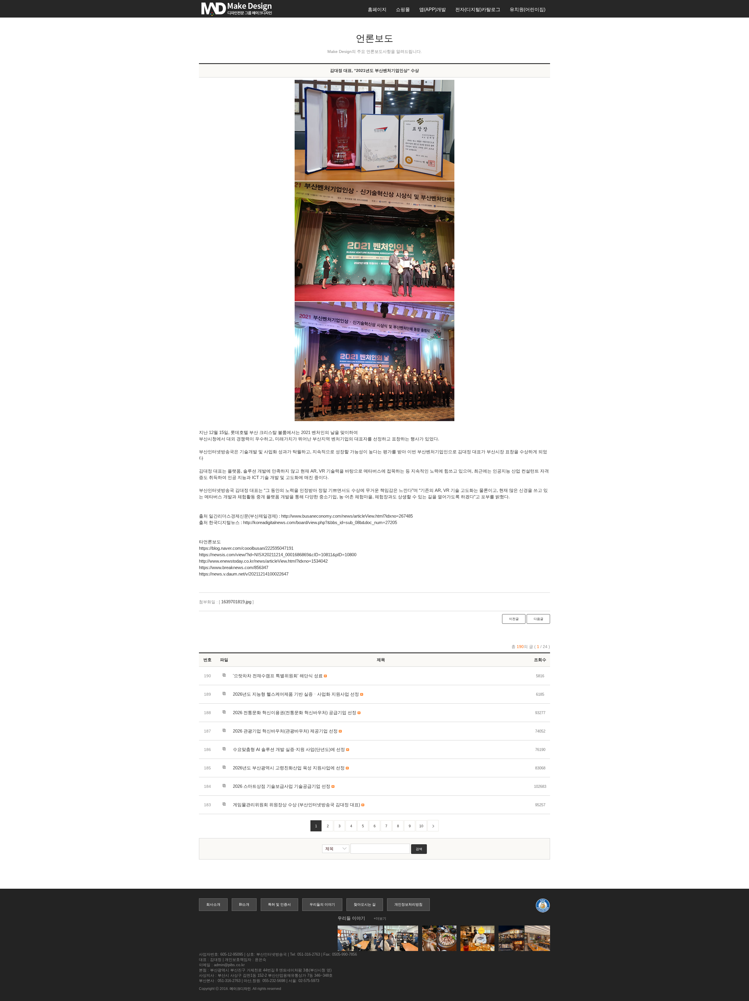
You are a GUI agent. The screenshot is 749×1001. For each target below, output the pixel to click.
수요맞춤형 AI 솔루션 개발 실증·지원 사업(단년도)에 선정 (289, 749)
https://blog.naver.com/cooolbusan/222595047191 (246, 548)
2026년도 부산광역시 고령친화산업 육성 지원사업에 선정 (289, 767)
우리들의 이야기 (322, 904)
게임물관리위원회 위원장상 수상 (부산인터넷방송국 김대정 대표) (296, 804)
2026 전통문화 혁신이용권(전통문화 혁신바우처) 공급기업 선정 (294, 712)
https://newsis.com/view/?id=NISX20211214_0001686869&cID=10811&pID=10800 (277, 554)
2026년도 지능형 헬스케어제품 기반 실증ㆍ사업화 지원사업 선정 (296, 694)
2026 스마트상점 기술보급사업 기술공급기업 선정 (281, 786)
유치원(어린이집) (527, 9)
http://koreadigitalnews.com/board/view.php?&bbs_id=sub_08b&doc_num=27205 (320, 522)
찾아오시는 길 (365, 904)
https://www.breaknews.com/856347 (233, 567)
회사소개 (213, 904)
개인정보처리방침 (408, 904)
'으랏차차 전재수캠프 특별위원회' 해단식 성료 (278, 675)
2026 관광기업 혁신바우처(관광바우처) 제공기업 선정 (285, 730)
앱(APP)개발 (432, 9)
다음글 (538, 619)
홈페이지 (377, 9)
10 (421, 826)
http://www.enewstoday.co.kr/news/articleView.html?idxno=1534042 (263, 561)
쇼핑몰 (403, 9)
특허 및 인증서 (279, 904)
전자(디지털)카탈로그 (477, 9)
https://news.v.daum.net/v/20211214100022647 (243, 573)
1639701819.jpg (236, 601)
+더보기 (380, 918)
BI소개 (244, 904)
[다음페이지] (433, 825)
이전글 (514, 619)
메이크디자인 (240, 989)
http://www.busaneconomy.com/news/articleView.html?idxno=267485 (347, 516)
